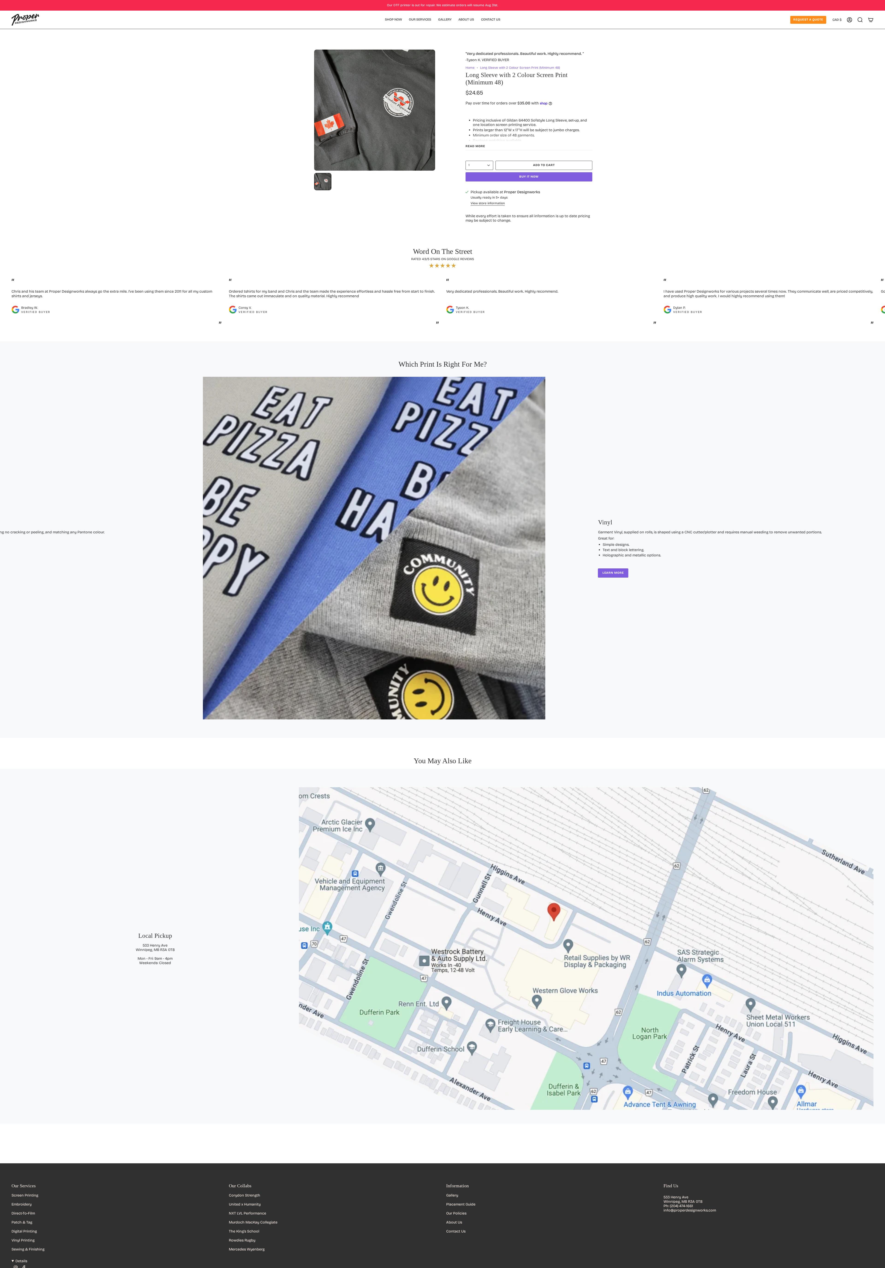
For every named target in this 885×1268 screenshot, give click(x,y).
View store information (488, 203)
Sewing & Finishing (28, 1249)
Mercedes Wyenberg (247, 1249)
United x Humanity (245, 1204)
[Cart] (870, 20)
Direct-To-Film (23, 1213)
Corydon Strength (244, 1195)
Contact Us (456, 1231)
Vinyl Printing (23, 1240)
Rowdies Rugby (242, 1240)
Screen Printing (25, 1195)
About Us (454, 1222)
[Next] (878, 548)
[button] (393, 20)
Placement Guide (460, 1204)
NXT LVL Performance (247, 1213)
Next (878, 307)
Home (470, 68)
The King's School (244, 1231)
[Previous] (7, 548)
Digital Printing (24, 1231)
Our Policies (456, 1213)
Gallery (452, 1195)
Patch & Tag (22, 1222)
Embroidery (22, 1204)
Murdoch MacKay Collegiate (253, 1222)
